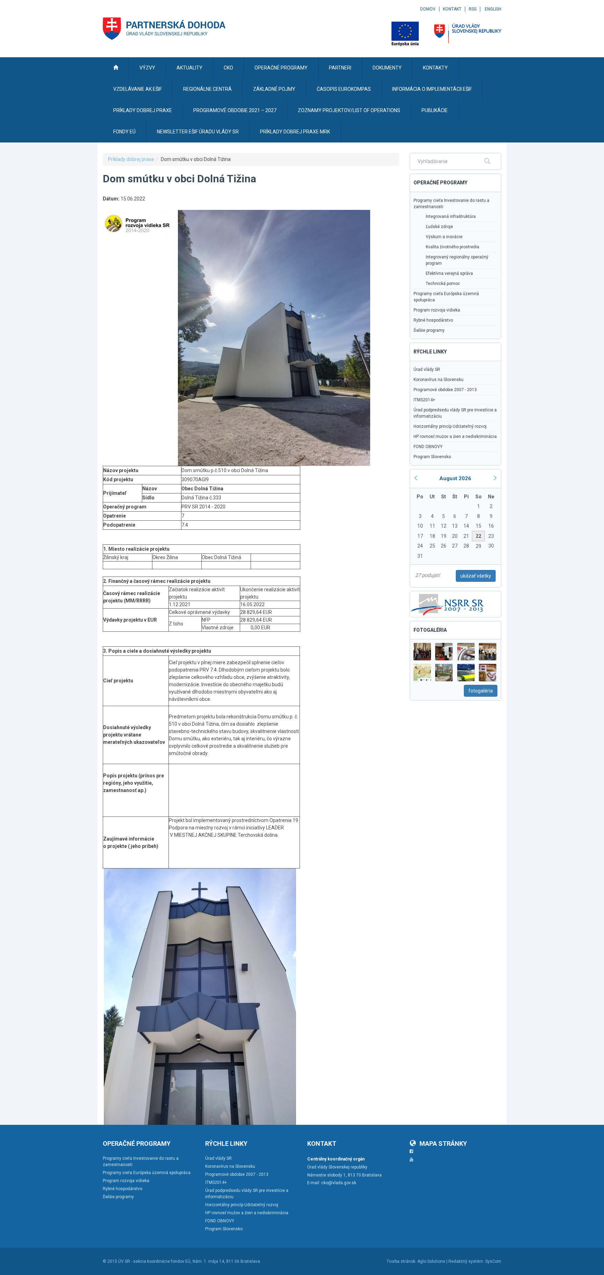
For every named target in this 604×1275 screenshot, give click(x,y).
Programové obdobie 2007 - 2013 (445, 389)
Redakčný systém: (466, 1261)
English (493, 9)
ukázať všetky (475, 576)
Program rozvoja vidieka (437, 310)
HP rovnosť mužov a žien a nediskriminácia (455, 436)
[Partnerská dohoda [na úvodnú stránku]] (164, 28)
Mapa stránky (443, 1143)
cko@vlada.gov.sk (338, 1182)
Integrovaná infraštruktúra (451, 216)
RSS (472, 9)
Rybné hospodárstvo (433, 320)
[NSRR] (447, 603)
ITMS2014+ (424, 399)
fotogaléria (480, 691)
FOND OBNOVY (428, 446)
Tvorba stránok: (401, 1261)
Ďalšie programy (429, 330)
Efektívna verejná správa (449, 273)
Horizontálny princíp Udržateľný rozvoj (450, 426)
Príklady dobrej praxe (131, 159)
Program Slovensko (432, 456)
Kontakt (452, 9)
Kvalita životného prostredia (452, 246)
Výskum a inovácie (444, 236)
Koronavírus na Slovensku (438, 379)
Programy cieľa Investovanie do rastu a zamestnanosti (451, 203)
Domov (428, 9)
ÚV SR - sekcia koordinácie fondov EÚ (154, 1261)
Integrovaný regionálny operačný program (457, 260)
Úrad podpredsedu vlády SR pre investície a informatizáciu (455, 413)
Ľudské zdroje (439, 226)
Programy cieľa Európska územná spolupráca (446, 296)
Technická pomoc (443, 283)
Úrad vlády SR (427, 369)
